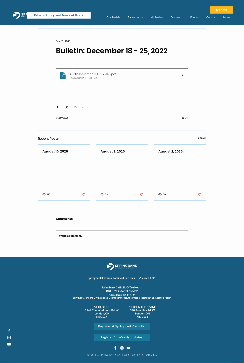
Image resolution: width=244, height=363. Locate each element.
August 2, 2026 (170, 151)
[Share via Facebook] (57, 107)
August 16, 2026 (55, 151)
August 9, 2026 (113, 151)
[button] (113, 17)
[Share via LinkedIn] (75, 107)
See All (202, 138)
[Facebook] (9, 331)
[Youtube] (9, 344)
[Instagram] (9, 337)
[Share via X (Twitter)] (66, 107)
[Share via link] (84, 107)
